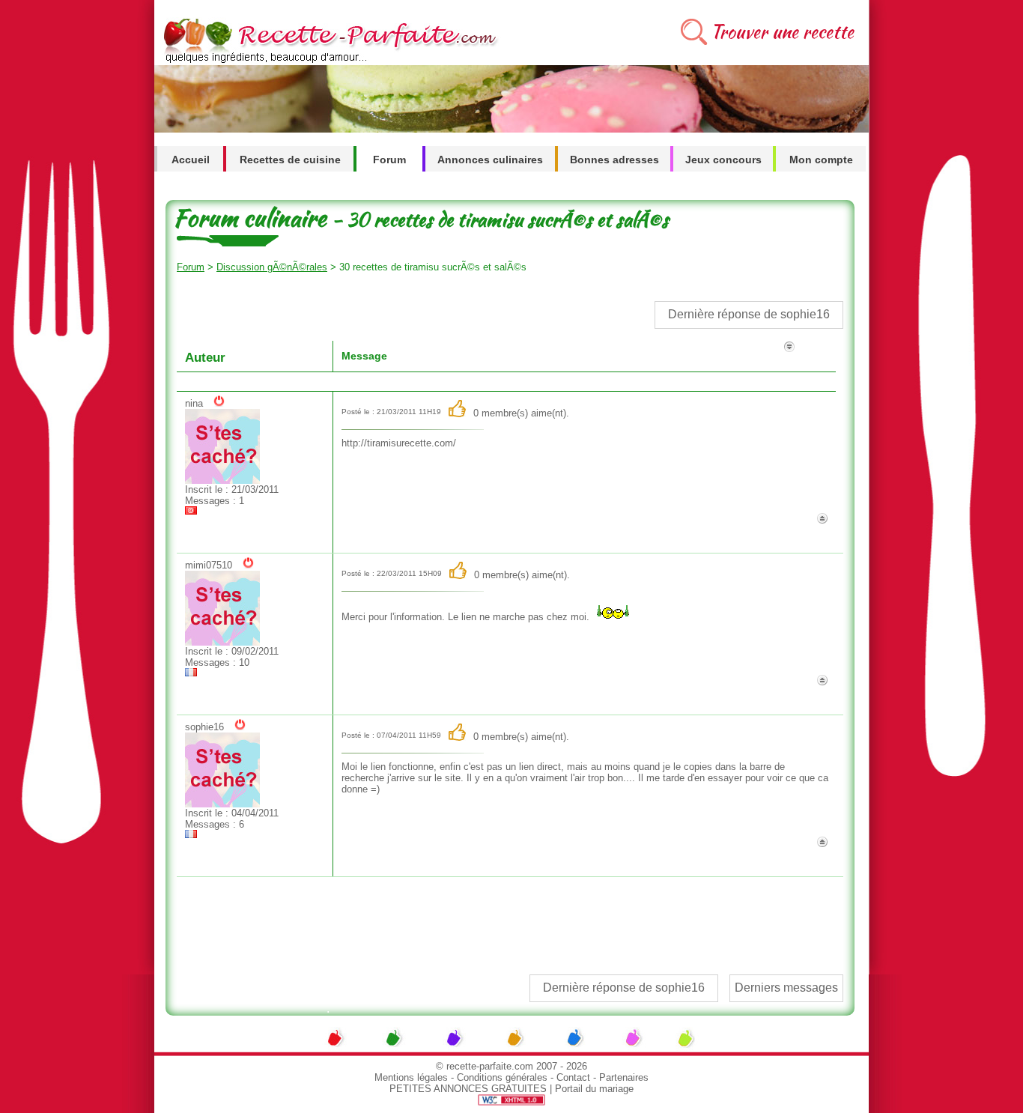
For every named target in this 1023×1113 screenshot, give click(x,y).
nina (194, 403)
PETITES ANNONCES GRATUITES (468, 1088)
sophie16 (204, 727)
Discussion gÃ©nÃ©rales (271, 267)
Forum (389, 160)
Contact (573, 1077)
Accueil (190, 160)
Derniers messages (786, 987)
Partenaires (624, 1077)
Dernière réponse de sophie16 (749, 314)
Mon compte (821, 160)
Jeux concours (723, 160)
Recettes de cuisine (290, 160)
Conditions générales (502, 1077)
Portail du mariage (594, 1088)
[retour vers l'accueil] (327, 61)
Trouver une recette (782, 32)
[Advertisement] (509, 918)
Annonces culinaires (490, 160)
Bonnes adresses (614, 160)
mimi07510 (208, 565)
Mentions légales (411, 1077)
